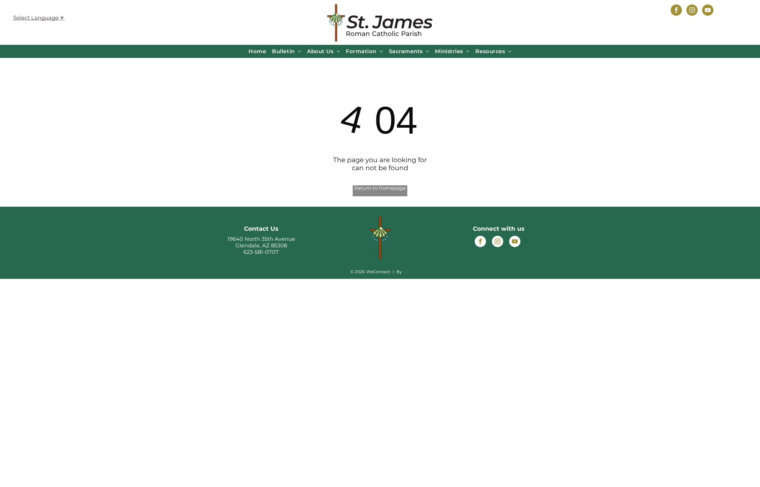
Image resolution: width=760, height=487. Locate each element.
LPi (406, 271)
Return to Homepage (380, 188)
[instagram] (692, 10)
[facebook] (676, 10)
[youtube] (707, 10)
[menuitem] (257, 51)
